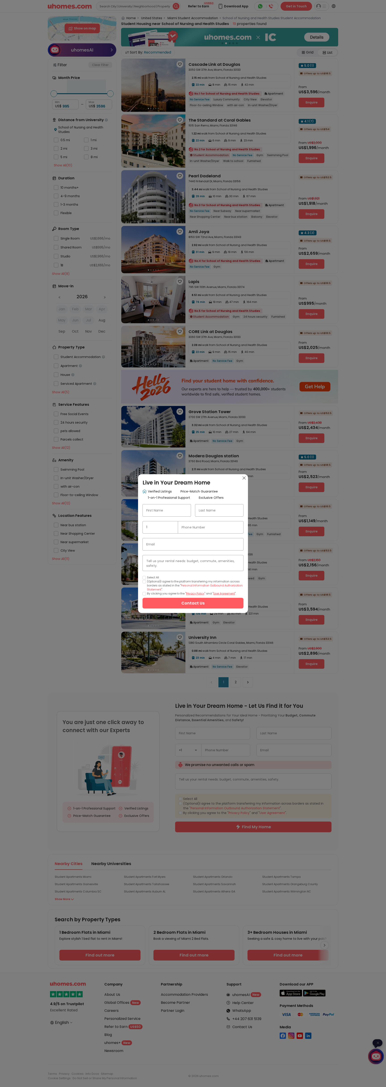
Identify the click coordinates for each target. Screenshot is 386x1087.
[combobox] (160, 527)
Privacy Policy (195, 593)
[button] (172, 527)
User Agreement (224, 593)
